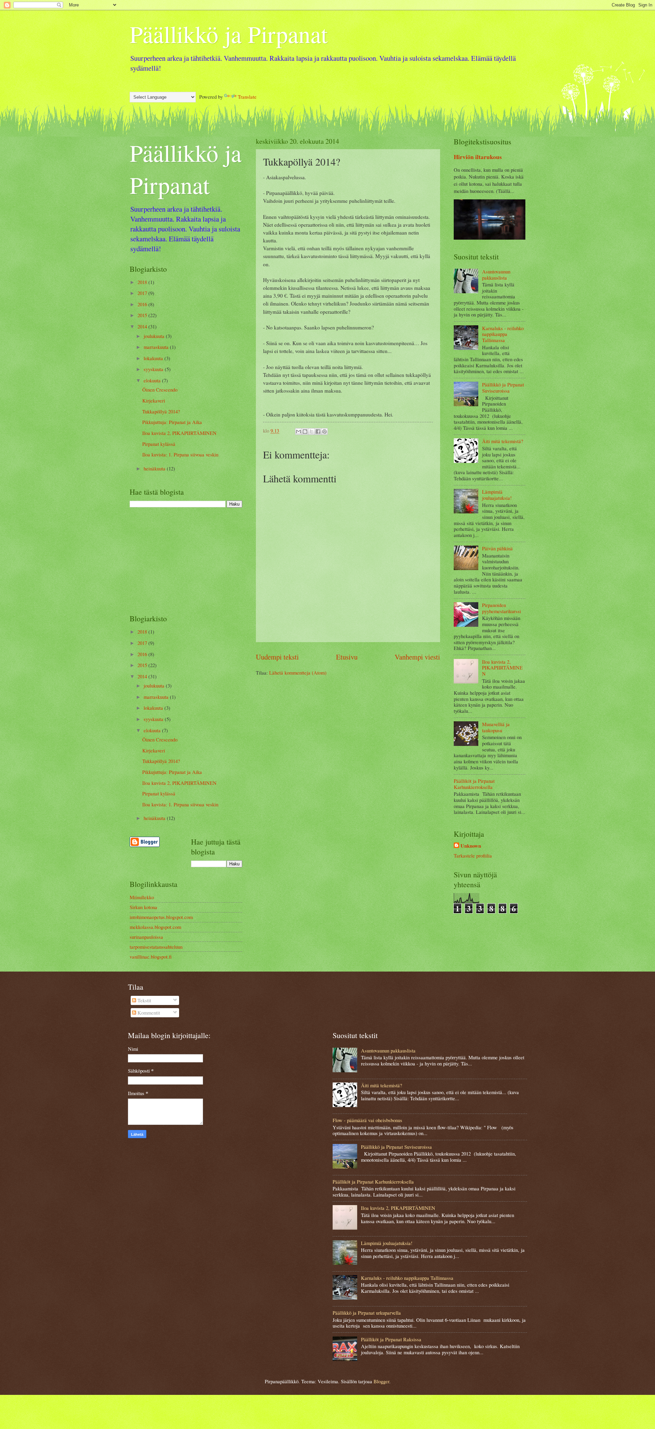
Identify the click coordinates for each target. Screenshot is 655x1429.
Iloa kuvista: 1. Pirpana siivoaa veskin (180, 454)
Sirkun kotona (143, 907)
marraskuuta (157, 346)
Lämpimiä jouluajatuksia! (497, 494)
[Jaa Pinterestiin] (324, 431)
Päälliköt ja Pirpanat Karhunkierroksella (474, 783)
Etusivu (347, 657)
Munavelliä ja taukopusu (496, 727)
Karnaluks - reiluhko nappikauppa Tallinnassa (503, 334)
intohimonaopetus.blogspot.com (161, 917)
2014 (142, 326)
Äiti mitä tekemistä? (502, 441)
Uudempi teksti (277, 657)
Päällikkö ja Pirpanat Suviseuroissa (503, 387)
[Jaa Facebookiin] (318, 431)
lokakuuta (154, 358)
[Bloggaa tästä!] (305, 431)
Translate (247, 96)
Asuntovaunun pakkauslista (496, 274)
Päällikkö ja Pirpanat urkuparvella (367, 1312)
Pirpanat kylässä (158, 443)
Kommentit (148, 1012)
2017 (142, 292)
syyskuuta (154, 369)
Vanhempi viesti (417, 657)
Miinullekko (142, 897)
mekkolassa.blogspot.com (155, 926)
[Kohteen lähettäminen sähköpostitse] (298, 431)
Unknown (471, 846)
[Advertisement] (186, 560)
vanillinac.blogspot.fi (151, 956)
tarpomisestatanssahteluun (156, 946)
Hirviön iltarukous (478, 157)
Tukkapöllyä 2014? (161, 411)
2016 (142, 304)
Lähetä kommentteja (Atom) (297, 672)
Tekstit (143, 1000)
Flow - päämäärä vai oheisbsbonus (367, 1120)
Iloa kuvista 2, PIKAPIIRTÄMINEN (179, 432)
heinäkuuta (155, 468)
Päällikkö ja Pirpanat (229, 34)
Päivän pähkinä (497, 548)
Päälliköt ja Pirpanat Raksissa (391, 1339)
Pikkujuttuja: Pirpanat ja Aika (172, 422)
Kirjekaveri (153, 400)
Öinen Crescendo (159, 389)
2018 (142, 282)
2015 (142, 315)
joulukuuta (155, 336)
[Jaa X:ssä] (311, 431)
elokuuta (153, 380)
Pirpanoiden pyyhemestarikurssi (501, 608)
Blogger (381, 1381)
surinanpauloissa (146, 936)
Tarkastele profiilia (473, 855)
